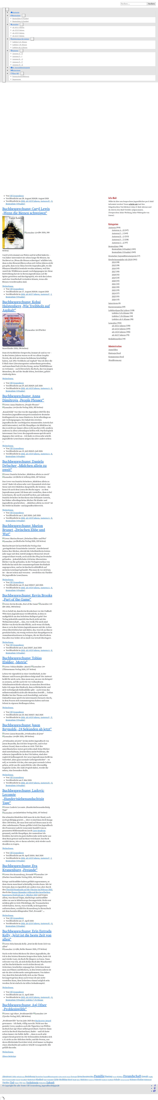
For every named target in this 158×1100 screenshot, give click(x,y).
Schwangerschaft (124, 1080)
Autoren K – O (17, 59)
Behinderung (21, 1077)
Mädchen (84, 1080)
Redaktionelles (115, 339)
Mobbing (63, 1079)
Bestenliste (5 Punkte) (20, 19)
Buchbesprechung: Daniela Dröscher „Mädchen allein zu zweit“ (24, 466)
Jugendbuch (24, 1080)
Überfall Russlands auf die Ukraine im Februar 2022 (29, 889)
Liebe (56, 1079)
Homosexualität (10, 1080)
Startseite (15, 12)
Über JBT (15, 74)
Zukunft (50, 1082)
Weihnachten (42, 1083)
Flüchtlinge (120, 1077)
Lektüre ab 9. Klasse (19, 48)
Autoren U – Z (17, 65)
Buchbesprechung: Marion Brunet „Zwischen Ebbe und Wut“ (23, 530)
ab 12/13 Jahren (18, 30)
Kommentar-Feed (116, 357)
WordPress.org (114, 360)
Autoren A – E (17, 54)
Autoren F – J (17, 56)
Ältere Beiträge (9, 1056)
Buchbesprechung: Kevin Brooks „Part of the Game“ (27, 597)
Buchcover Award (43, 1021)
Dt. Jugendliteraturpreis (21, 68)
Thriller (6, 1082)
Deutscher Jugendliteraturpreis (122, 256)
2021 (114, 284)
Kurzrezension (115, 307)
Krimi (45, 1080)
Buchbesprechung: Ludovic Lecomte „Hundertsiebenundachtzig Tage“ (23, 797)
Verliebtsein (32, 1082)
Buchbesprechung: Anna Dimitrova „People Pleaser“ (23, 398)
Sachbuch (111, 1080)
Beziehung (30, 1076)
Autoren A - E (46, 388)
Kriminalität (50, 1080)
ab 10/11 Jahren (18, 27)
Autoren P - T (46, 717)
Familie (99, 1076)
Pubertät (97, 1080)
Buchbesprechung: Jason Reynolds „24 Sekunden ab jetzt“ (27, 727)
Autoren (15, 51)
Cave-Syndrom (39, 830)
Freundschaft (132, 1076)
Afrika (14, 1077)
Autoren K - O (46, 201)
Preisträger (91, 1080)
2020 (114, 281)
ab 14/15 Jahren (18, 33)
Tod (12, 1082)
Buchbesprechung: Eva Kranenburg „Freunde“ (19, 868)
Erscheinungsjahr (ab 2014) (120, 259)
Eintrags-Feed (114, 353)
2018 (114, 274)
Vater (24, 1083)
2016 (114, 268)
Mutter (78, 1080)
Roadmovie (104, 1080)
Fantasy (109, 1076)
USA (20, 1083)
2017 (114, 271)
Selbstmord (147, 1080)
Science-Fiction (137, 1079)
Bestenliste (16, 16)
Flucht (114, 1077)
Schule (117, 1079)
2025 (23, 997)
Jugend (18, 1080)
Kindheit (39, 1079)
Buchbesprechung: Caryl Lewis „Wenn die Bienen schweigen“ (26, 211)
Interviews (16, 70)
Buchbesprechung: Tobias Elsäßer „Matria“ (22, 660)
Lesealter (15, 24)
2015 (114, 265)
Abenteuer (7, 1076)
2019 (114, 278)
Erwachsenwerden (85, 1076)
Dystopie (74, 1077)
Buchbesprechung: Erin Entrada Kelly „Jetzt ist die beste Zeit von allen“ (26, 935)
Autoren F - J (46, 294)
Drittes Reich (62, 1077)
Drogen (68, 1077)
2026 (23, 201)
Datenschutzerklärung (20, 77)
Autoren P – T (17, 62)
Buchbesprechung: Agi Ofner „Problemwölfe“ (24, 1007)
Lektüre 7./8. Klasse (19, 45)
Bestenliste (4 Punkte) (20, 21)
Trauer (17, 1083)
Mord (70, 1080)
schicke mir (133, 204)
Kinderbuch (32, 1080)
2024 (114, 293)
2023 (114, 290)
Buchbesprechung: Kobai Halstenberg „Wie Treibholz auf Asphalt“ (26, 306)
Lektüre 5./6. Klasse (19, 42)
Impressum (16, 79)
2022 (114, 287)
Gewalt (144, 1076)
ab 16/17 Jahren (18, 36)
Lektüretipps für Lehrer (20, 39)
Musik (74, 1080)
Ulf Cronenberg (17, 196)
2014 (114, 262)
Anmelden (113, 349)
